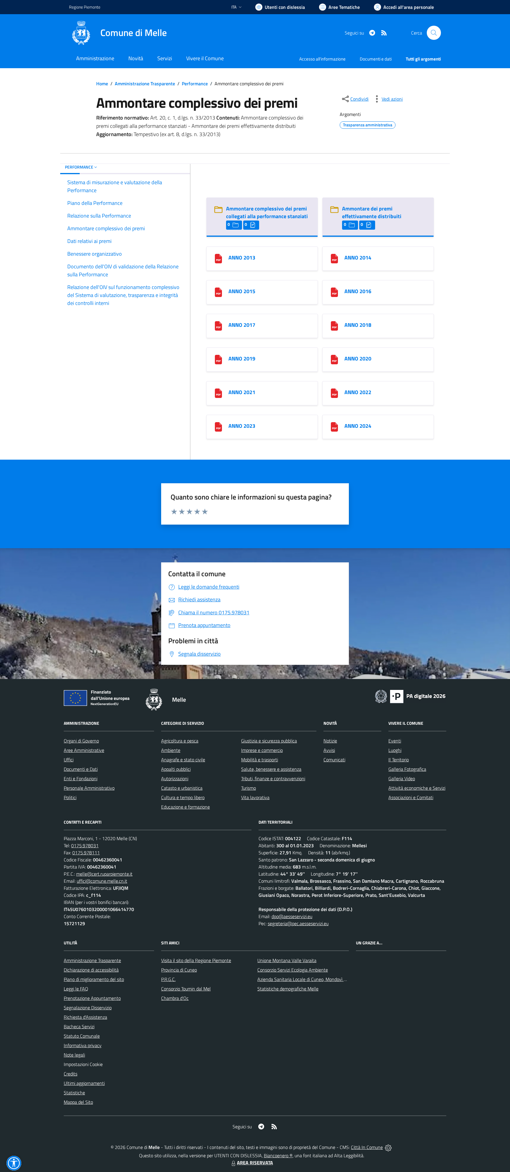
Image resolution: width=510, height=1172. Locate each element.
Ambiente (170, 750)
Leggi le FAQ (76, 988)
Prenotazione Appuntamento (92, 998)
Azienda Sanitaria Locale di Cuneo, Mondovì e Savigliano (312, 979)
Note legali (74, 1054)
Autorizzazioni (174, 778)
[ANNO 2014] (334, 258)
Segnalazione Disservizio (88, 1007)
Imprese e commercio (262, 750)
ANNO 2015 (241, 291)
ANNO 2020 (357, 359)
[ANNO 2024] (334, 426)
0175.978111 (86, 852)
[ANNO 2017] (218, 325)
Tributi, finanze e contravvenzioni (273, 778)
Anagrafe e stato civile (183, 759)
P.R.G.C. (168, 979)
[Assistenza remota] (388, 1147)
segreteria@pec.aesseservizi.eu (298, 923)
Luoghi (394, 750)
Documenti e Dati (81, 769)
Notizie (330, 740)
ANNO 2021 (241, 392)
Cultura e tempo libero (183, 797)
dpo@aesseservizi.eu (292, 916)
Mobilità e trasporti (259, 759)
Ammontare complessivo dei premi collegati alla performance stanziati (267, 212)
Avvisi (329, 750)
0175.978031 (85, 845)
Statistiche (74, 1092)
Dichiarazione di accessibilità (91, 969)
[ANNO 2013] (218, 258)
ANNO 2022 (357, 392)
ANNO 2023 (241, 426)
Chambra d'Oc (175, 998)
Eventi (394, 740)
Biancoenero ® (278, 1155)
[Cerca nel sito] (434, 33)
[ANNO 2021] (218, 392)
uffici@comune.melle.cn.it (102, 880)
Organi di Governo (81, 740)
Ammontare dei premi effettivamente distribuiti (371, 212)
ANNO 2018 (357, 325)
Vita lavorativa (255, 797)
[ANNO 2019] (218, 359)
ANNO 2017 (241, 325)
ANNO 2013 (241, 258)
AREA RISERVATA (255, 1162)
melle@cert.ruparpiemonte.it (104, 873)
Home (102, 83)
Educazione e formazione (185, 806)
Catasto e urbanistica (181, 787)
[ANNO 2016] (334, 292)
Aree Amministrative (84, 750)
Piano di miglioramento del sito (94, 979)
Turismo (248, 787)
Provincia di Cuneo (179, 969)
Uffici (68, 759)
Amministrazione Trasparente (145, 83)
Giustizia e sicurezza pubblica (269, 740)
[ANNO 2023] (218, 426)
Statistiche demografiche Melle (287, 988)
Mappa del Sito (78, 1102)
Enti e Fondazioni (80, 778)
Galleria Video (401, 778)
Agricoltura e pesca (179, 740)
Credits (70, 1073)
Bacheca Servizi (79, 1026)
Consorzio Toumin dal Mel (186, 988)
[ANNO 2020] (334, 359)
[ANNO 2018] (334, 325)
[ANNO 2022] (334, 392)
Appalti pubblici (176, 769)
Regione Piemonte (84, 7)
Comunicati (334, 759)
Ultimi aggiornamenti (84, 1083)
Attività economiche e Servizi (416, 787)
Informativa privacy (83, 1045)
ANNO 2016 (357, 291)
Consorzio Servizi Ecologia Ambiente (292, 969)
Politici (70, 797)
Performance (195, 83)
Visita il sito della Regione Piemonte (196, 960)
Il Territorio (398, 759)
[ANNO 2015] (218, 292)
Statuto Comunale (82, 1035)
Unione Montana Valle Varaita (286, 960)
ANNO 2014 (357, 258)
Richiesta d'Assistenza (85, 1017)
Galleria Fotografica (407, 769)
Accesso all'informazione (322, 59)
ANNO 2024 (357, 426)
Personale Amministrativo (89, 787)
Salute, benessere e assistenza (271, 769)
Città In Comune (367, 1147)
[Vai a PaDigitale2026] (410, 695)
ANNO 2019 (241, 359)
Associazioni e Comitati (410, 797)
